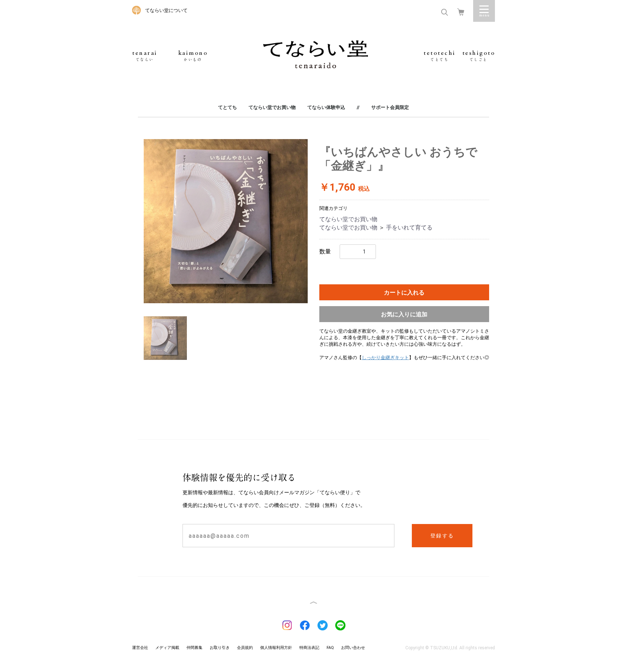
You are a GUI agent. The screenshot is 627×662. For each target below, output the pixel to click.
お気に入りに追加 (404, 314)
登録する (442, 536)
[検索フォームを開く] (444, 11)
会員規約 (245, 647)
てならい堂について (166, 10)
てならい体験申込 (326, 107)
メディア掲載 (167, 647)
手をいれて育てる (409, 227)
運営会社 (140, 647)
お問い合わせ (353, 647)
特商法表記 (309, 647)
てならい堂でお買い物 (272, 107)
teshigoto (478, 55)
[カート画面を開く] (460, 11)
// (358, 107)
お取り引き (220, 647)
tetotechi (439, 55)
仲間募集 (194, 647)
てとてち (227, 107)
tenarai (144, 55)
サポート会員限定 (390, 107)
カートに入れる (404, 292)
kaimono (193, 55)
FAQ (330, 647)
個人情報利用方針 (276, 647)
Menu (484, 11)
